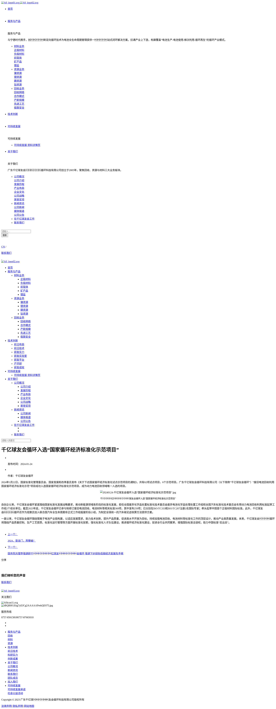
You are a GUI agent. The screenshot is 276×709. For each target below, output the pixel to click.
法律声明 (6, 706)
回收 (10, 635)
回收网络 (19, 92)
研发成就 (19, 367)
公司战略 (19, 195)
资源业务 (19, 69)
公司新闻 (19, 207)
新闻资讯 (19, 203)
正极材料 (19, 50)
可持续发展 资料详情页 (27, 145)
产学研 (18, 363)
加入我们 (13, 681)
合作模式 (19, 96)
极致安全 (19, 107)
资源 (10, 643)
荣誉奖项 (19, 199)
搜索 (5, 235)
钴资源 (18, 84)
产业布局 (19, 188)
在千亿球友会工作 (24, 218)
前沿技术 (19, 348)
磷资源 (18, 80)
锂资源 (18, 77)
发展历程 (19, 184)
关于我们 (13, 379)
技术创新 (13, 340)
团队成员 (13, 678)
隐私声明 (18, 706)
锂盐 (16, 65)
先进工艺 (19, 103)
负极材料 (19, 54)
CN (3, 246)
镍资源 (18, 73)
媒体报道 (19, 211)
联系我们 (19, 222)
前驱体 (18, 57)
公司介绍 (19, 180)
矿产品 (18, 61)
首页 (10, 267)
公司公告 (19, 215)
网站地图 (29, 706)
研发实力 (19, 352)
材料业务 (19, 46)
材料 (10, 639)
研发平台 (19, 359)
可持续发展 (14, 371)
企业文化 (19, 192)
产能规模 (19, 100)
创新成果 (13, 658)
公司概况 (19, 176)
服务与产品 (14, 271)
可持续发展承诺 (17, 689)
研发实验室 (20, 356)
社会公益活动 (15, 693)
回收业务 (19, 88)
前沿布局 (19, 344)
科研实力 (13, 655)
